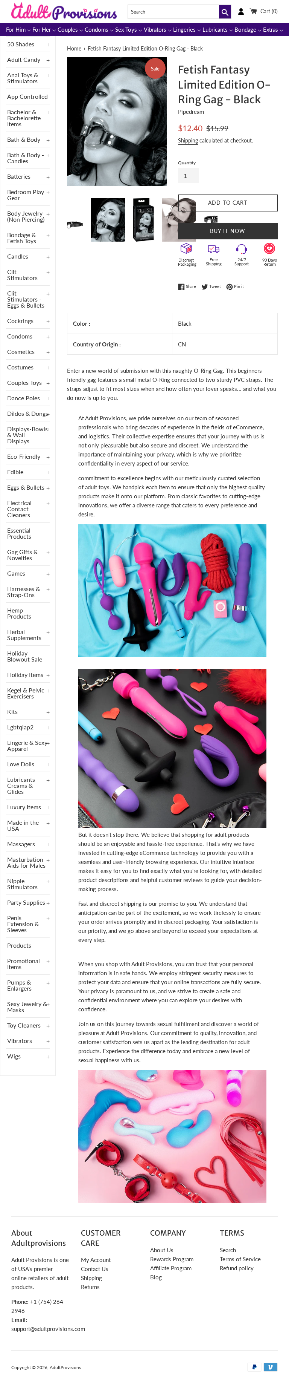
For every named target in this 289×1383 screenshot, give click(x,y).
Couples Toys (24, 382)
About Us (161, 1250)
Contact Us (94, 1268)
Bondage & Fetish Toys (21, 237)
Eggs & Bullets (25, 487)
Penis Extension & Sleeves (23, 923)
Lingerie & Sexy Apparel (27, 745)
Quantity (187, 162)
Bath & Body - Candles (25, 157)
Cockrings (20, 320)
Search (228, 1250)
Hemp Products (19, 613)
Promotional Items (23, 963)
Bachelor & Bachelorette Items (24, 117)
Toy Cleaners (24, 1025)
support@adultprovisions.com (48, 1328)
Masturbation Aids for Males (26, 862)
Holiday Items (25, 674)
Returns (90, 1286)
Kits (12, 711)
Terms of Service (240, 1259)
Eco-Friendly (23, 456)
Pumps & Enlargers (19, 985)
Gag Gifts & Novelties (22, 554)
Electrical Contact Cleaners (19, 508)
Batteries (18, 176)
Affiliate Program (171, 1268)
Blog (156, 1277)
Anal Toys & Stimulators (22, 77)
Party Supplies (26, 902)
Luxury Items (24, 806)
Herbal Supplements (24, 634)
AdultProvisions (65, 1367)
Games (16, 573)
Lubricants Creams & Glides (21, 785)
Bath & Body (23, 139)
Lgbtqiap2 (20, 727)
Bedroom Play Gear (25, 194)
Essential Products (19, 533)
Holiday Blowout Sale (24, 656)
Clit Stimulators (22, 274)
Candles (17, 256)
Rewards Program (171, 1259)
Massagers (21, 843)
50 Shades (20, 43)
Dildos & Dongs (27, 413)
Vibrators (19, 1040)
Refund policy (237, 1268)
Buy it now (227, 231)
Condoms (19, 336)
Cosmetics (21, 351)
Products (19, 945)
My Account (96, 1259)
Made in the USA (23, 825)
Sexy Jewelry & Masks (27, 1006)
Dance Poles (23, 397)
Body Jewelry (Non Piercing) (25, 216)
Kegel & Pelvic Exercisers (25, 693)
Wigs (14, 1056)
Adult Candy (23, 59)
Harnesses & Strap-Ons (23, 591)
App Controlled (27, 96)
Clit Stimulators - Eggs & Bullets (25, 299)
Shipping (188, 140)
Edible (15, 471)
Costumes (20, 367)
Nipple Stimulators (22, 883)
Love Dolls (20, 763)
